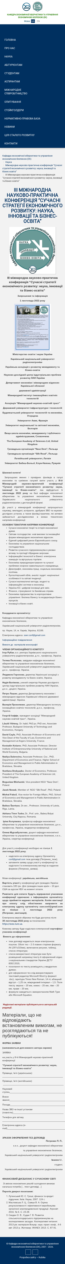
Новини (9, 126)
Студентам (11, 73)
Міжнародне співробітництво (15, 91)
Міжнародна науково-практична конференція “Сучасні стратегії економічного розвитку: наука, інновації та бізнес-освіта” (32, 168)
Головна (10, 39)
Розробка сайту (28, 1257)
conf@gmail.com (17, 859)
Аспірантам (12, 81)
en (38, 21)
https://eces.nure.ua (12, 924)
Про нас (9, 48)
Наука (8, 56)
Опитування (12, 101)
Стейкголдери (14, 110)
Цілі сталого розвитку (19, 135)
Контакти (10, 143)
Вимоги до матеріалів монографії (20, 644)
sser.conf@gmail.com (34, 635)
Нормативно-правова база (22, 118)
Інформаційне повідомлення (17, 640)
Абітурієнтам (13, 64)
